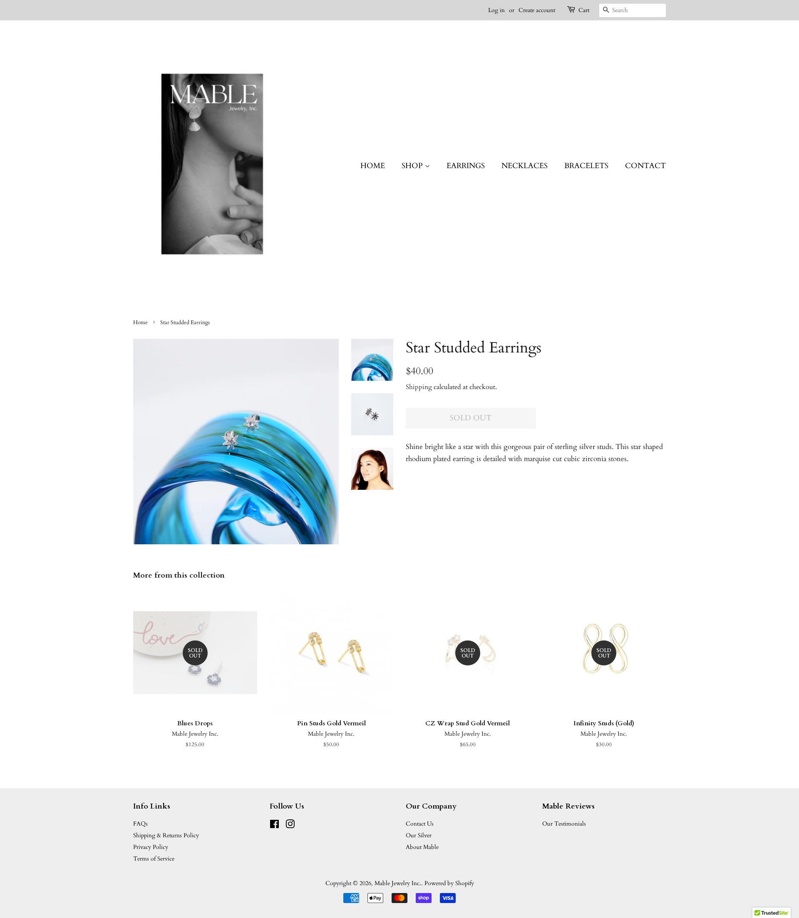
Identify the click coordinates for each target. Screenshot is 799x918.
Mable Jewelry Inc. (398, 883)
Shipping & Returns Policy (166, 835)
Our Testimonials (564, 824)
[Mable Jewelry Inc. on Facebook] (274, 826)
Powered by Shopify (449, 883)
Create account (537, 10)
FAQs (140, 824)
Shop (413, 166)
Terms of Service (153, 859)
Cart (583, 10)
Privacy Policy (150, 847)
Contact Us (420, 824)
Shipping (419, 387)
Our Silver (419, 835)
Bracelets (586, 166)
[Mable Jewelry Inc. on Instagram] (290, 826)
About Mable (422, 847)
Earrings (466, 166)
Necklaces (524, 166)
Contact (645, 166)
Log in (496, 10)
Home (372, 166)
